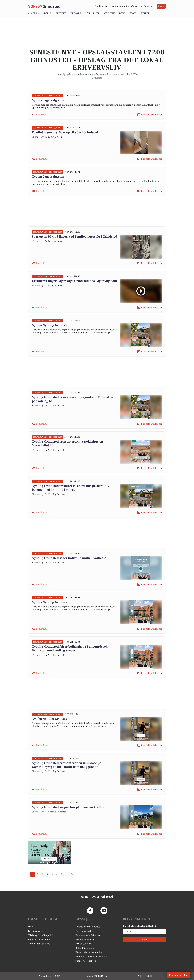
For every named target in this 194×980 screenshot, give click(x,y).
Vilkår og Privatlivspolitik (41, 935)
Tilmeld (161, 6)
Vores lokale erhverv (85, 931)
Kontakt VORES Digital (39, 939)
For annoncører (35, 931)
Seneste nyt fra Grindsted (87, 926)
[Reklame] (49, 852)
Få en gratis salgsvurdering (89, 952)
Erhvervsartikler (83, 943)
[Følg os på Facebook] (90, 910)
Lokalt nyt (92, 13)
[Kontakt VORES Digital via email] (103, 910)
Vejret (145, 13)
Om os (31, 926)
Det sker (75, 13)
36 (72, 874)
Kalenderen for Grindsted (88, 935)
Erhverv (61, 13)
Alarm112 (34, 13)
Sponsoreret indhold (85, 960)
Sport (133, 13)
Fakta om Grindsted (85, 939)
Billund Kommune (84, 948)
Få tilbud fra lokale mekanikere (91, 956)
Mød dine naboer (114, 13)
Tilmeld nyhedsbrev (179, 975)
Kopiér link (41, 114)
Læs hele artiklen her (151, 114)
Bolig (47, 13)
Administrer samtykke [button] (39, 943)
